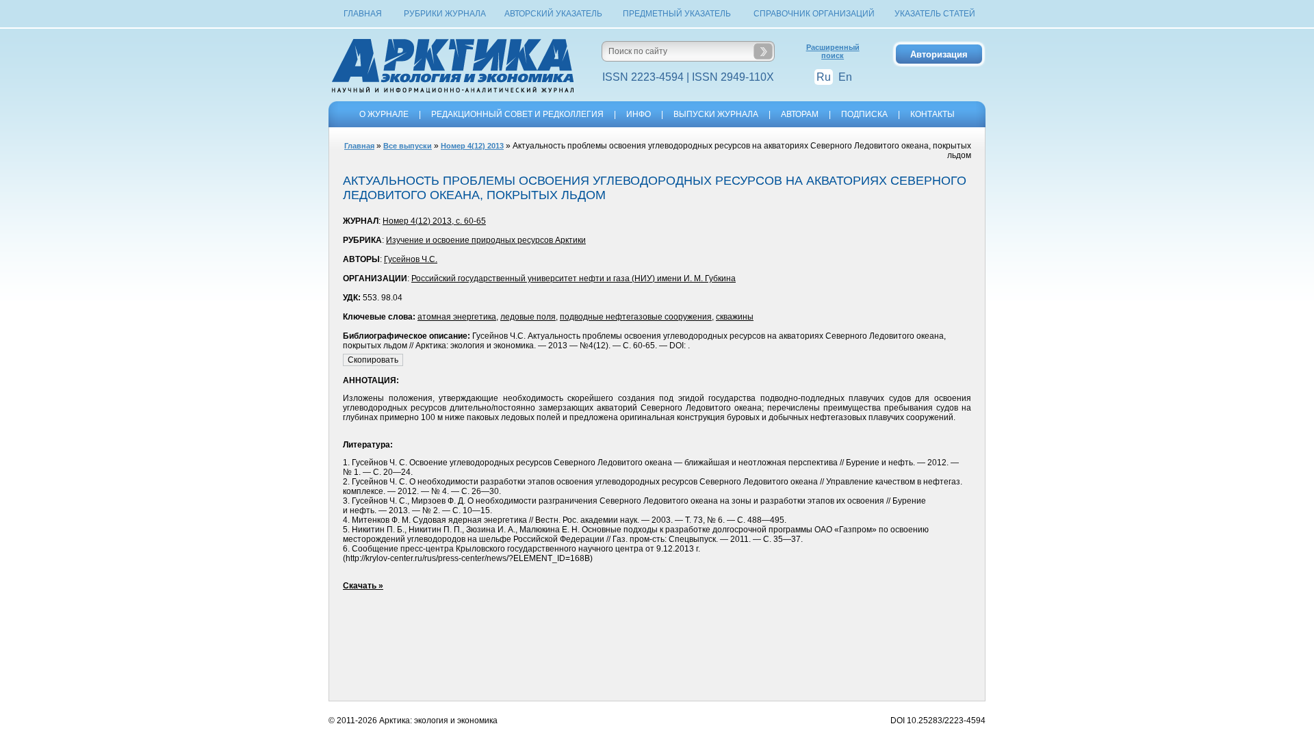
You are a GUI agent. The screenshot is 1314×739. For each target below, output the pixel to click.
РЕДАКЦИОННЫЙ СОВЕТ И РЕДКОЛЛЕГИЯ (517, 114)
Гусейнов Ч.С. (410, 259)
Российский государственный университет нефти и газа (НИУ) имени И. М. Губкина (573, 278)
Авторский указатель (553, 13)
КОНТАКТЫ (932, 114)
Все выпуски (407, 146)
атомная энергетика (456, 317)
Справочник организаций (814, 13)
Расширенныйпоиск (833, 51)
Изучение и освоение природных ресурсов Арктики (486, 240)
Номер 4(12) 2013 (472, 146)
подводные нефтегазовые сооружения (636, 317)
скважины (734, 317)
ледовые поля (528, 317)
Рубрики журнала (445, 13)
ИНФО (638, 114)
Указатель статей (934, 13)
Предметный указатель (677, 13)
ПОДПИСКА (864, 114)
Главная (363, 13)
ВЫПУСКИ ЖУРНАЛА (715, 114)
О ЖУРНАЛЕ (384, 114)
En (845, 77)
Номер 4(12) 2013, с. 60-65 (434, 221)
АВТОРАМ (800, 114)
